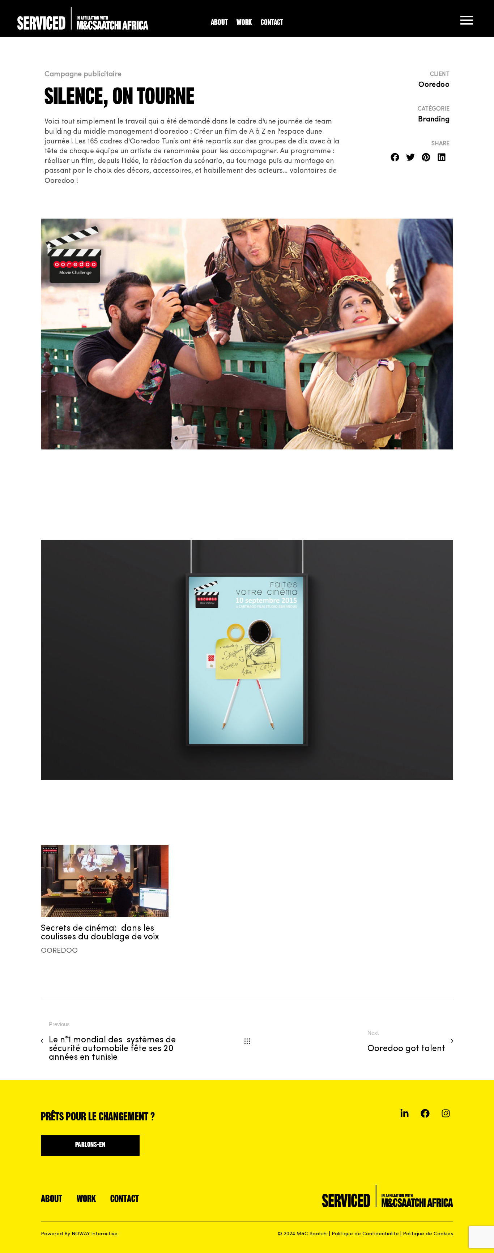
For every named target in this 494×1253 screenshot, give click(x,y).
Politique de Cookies (428, 1234)
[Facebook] (425, 1113)
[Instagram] (445, 1113)
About (219, 23)
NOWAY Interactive (95, 1234)
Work (244, 23)
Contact (272, 23)
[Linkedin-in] (404, 1113)
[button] (395, 157)
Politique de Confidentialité (365, 1234)
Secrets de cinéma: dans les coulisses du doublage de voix (100, 933)
